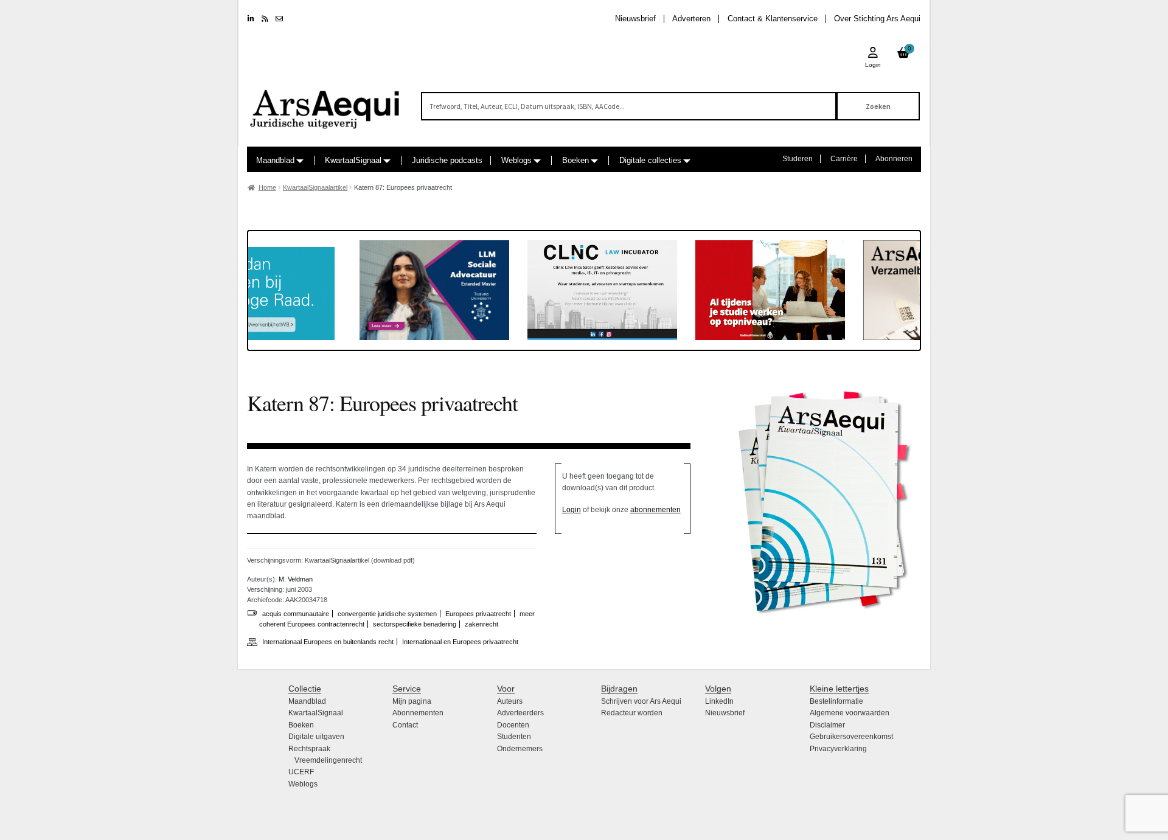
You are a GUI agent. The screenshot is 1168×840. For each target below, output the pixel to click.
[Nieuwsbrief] (279, 19)
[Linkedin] (251, 19)
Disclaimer (827, 725)
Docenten (513, 725)
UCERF (301, 772)
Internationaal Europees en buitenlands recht (328, 641)
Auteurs (510, 701)
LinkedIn (719, 701)
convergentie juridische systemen (387, 613)
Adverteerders (520, 713)
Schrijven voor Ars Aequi (641, 701)
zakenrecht (481, 624)
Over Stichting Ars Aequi (877, 18)
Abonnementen (417, 713)
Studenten (514, 736)
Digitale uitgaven (316, 736)
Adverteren (691, 18)
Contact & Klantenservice (773, 18)
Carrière (844, 158)
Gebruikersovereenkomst (851, 736)
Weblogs (516, 160)
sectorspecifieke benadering (414, 624)
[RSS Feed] (265, 19)
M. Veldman (296, 579)
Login (571, 509)
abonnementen (655, 509)
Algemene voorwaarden (849, 713)
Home (267, 187)
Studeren (797, 158)
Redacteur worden (631, 713)
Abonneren (893, 158)
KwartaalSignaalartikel (315, 187)
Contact (405, 725)
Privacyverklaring (838, 749)
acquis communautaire (295, 613)
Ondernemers (520, 749)
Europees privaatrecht (478, 613)
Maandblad (275, 160)
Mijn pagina (411, 701)
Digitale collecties (650, 160)
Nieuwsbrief (635, 18)
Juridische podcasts (447, 160)
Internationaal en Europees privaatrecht (460, 641)
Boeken (575, 160)
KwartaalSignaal (353, 160)
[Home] (325, 103)
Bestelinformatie (836, 701)
